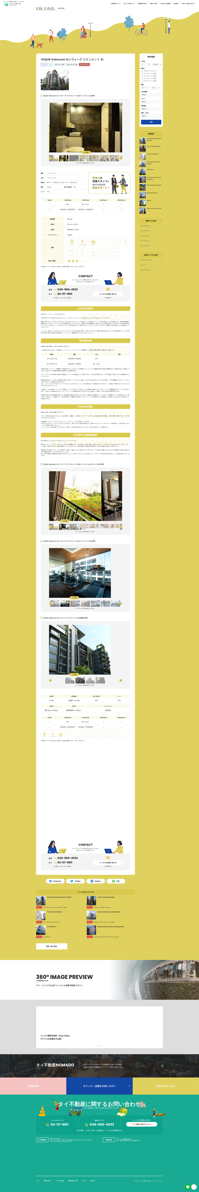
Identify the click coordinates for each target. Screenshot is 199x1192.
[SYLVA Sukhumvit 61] (143, 195)
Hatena (98, 881)
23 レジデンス (44, 937)
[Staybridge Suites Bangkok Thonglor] (143, 141)
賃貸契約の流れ (142, 3)
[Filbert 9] (143, 203)
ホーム (37, 1180)
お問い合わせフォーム (143, 1124)
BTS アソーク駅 (59, 64)
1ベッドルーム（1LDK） (150, 73)
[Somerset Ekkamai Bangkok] (143, 187)
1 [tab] (98, 1046)
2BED (50, 64)
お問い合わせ (188, 3)
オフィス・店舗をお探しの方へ (99, 1086)
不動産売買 (33, 1086)
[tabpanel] (59, 1025)
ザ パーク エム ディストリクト (48, 922)
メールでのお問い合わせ (108, 294)
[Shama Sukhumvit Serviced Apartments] (143, 179)
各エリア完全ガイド (129, 3)
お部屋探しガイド (116, 3)
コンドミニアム (84, 64)
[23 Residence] (143, 172)
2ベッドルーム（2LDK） (150, 76)
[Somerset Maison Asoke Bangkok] (143, 164)
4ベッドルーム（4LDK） (150, 80)
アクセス (84, 1180)
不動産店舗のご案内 (73, 1180)
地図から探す (153, 3)
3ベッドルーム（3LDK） (150, 78)
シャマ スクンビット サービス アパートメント (103, 937)
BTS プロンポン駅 (72, 64)
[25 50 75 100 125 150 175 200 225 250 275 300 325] (144, 87)
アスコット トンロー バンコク (98, 907)
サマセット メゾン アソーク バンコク (100, 922)
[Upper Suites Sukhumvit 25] (143, 211)
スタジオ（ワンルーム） (150, 71)
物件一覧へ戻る (51, 946)
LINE (117, 881)
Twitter (78, 881)
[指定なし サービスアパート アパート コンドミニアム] (151, 108)
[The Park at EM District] (143, 156)
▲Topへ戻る (194, 1187)
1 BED (43, 64)
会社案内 (176, 3)
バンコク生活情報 (59, 1180)
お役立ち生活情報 (165, 3)
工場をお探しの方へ (165, 1086)
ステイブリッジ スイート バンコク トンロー (52, 907)
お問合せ (92, 1180)
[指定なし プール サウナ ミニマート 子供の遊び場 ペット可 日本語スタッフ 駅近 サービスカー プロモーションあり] (151, 115)
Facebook (57, 881)
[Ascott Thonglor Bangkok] (143, 148)
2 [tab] (100, 1046)
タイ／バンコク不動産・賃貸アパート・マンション (14, 1)
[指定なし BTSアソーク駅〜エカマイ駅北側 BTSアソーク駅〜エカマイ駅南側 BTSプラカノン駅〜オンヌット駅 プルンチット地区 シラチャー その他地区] (151, 101)
